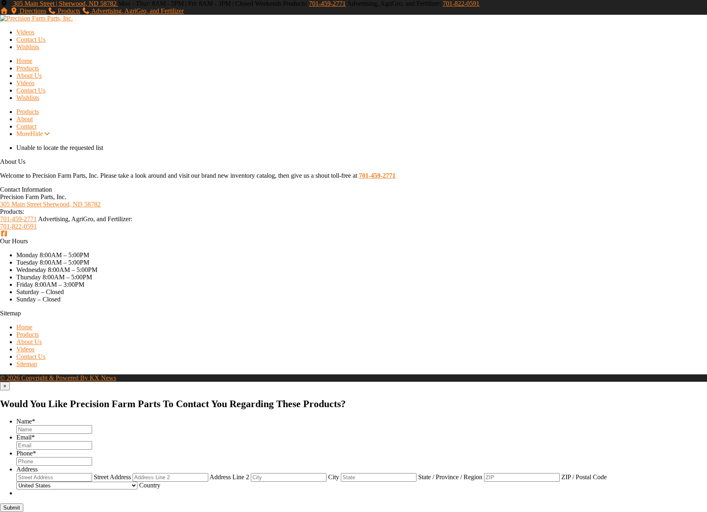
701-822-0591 (461, 3)
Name (25, 421)
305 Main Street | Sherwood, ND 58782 (64, 3)
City (333, 476)
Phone (26, 453)
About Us (29, 75)
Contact (26, 126)
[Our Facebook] (4, 233)
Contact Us (30, 39)
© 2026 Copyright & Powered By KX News (58, 377)
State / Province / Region (450, 476)
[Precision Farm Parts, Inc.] (36, 18)
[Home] (4, 10)
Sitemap (26, 363)
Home (24, 60)
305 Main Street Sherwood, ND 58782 (50, 204)
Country (149, 485)
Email (25, 437)
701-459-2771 (327, 3)
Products (27, 68)
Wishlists (27, 46)
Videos (25, 32)
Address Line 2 (229, 476)
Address (27, 469)
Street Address (112, 476)
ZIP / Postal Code (584, 476)
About (24, 119)
